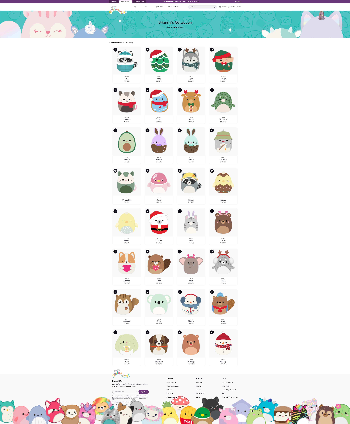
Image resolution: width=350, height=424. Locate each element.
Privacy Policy (226, 386)
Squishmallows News (173, 397)
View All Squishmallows (175, 27)
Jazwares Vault (139, 2)
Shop (134, 7)
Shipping (198, 386)
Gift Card (169, 390)
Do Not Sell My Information (230, 397)
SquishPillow (158, 7)
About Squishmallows (173, 386)
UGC (223, 393)
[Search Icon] (215, 7)
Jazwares (114, 2)
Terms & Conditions (137, 398)
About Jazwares (171, 382)
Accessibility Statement (229, 390)
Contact (198, 397)
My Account (199, 382)
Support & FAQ (200, 393)
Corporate (238, 1)
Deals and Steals (173, 7)
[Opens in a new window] (113, 405)
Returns (198, 390)
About (145, 7)
